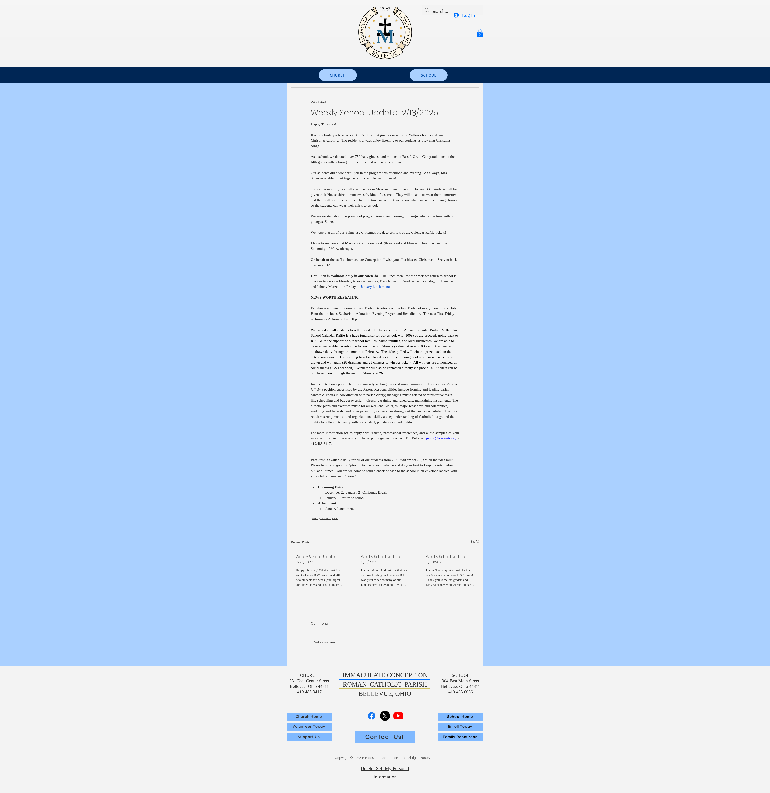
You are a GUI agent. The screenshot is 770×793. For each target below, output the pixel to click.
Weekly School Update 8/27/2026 (315, 559)
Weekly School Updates (325, 518)
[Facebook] (372, 716)
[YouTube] (398, 716)
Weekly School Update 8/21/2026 (380, 559)
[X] (385, 716)
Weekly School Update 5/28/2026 (445, 559)
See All (475, 541)
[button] (479, 33)
